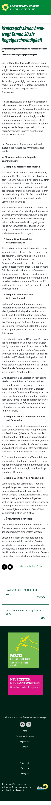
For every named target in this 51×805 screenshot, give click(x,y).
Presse (39, 566)
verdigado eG (18, 790)
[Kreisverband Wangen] (5, 7)
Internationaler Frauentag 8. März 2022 (25, 614)
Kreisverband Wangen (24, 5)
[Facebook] (22, 724)
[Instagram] (28, 724)
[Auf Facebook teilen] (4, 567)
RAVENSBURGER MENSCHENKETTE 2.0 (25, 593)
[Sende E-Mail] (10, 567)
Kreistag (32, 566)
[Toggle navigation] (46, 19)
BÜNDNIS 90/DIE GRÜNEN (23, 9)
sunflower (22, 787)
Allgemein (23, 566)
